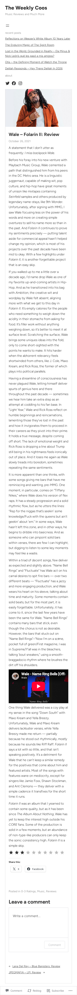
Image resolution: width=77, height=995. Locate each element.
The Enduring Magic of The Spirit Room (29, 45)
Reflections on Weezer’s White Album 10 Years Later (37, 38)
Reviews (51, 891)
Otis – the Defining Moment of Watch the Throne (36, 62)
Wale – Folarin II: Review (34, 134)
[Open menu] (7, 25)
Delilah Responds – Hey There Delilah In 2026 (34, 68)
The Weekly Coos (26, 8)
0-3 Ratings (28, 891)
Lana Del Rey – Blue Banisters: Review (36, 966)
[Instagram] (20, 83)
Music (41, 891)
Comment (54, 945)
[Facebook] (13, 83)
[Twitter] (7, 83)
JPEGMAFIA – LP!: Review (25, 972)
